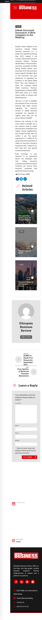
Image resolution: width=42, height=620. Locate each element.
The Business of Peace (24, 252)
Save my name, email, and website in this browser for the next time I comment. (25, 450)
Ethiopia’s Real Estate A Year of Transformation (25, 218)
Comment (18, 403)
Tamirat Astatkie (28, 278)
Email (17, 433)
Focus (18, 26)
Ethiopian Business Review (26, 326)
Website (17, 440)
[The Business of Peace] (26, 242)
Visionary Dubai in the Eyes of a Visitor (26, 284)
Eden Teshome (31, 212)
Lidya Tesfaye (28, 247)
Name (17, 425)
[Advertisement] (26, 485)
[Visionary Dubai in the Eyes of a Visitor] (26, 275)
